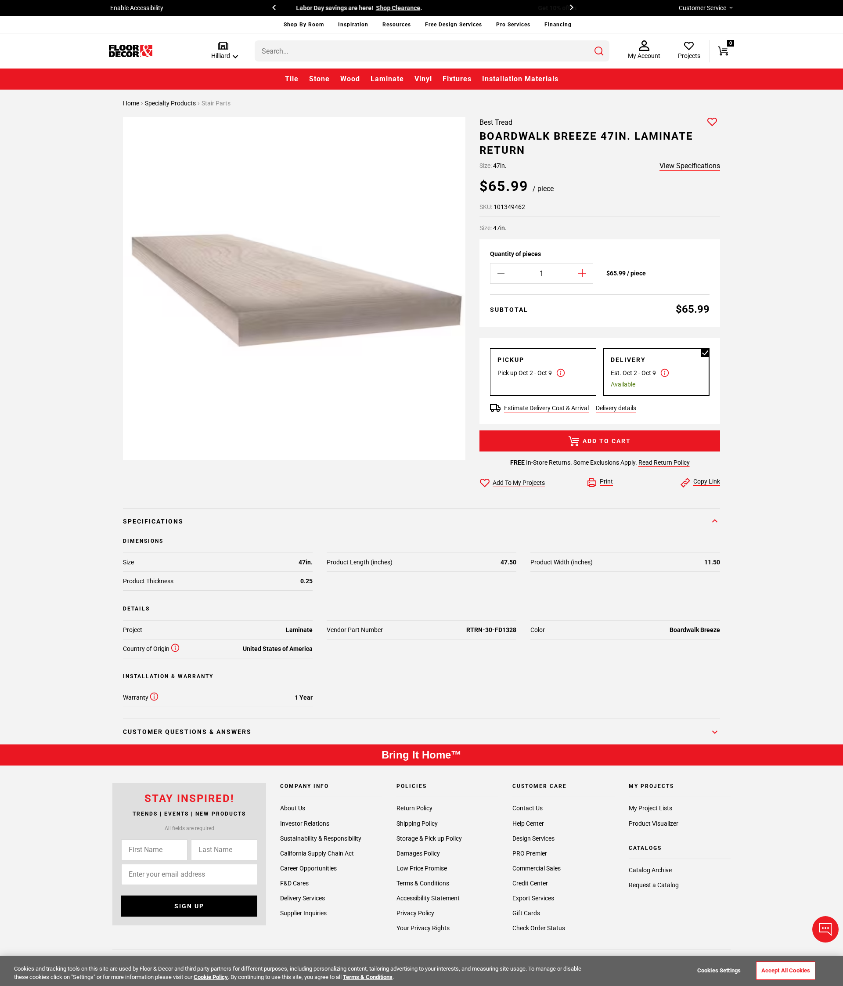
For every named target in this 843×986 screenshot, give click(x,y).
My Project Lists (650, 808)
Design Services (533, 838)
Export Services (533, 898)
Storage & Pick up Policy (429, 838)
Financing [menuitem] (558, 25)
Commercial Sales (536, 868)
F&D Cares (294, 883)
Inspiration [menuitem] (353, 25)
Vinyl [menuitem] (423, 79)
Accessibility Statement (428, 898)
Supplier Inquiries (303, 913)
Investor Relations (304, 823)
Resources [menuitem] (396, 25)
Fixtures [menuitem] (457, 79)
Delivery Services (302, 898)
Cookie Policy (211, 977)
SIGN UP (189, 906)
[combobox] (432, 50)
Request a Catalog (654, 884)
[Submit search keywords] (598, 50)
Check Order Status (538, 928)
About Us (292, 808)
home (131, 103)
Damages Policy (418, 853)
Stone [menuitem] (319, 79)
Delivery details (616, 408)
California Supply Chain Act (317, 853)
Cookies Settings (719, 970)
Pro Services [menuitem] (513, 25)
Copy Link (706, 481)
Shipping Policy (417, 823)
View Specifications (689, 166)
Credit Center (530, 883)
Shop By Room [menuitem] (304, 25)
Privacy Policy (415, 913)
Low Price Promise (421, 868)
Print (606, 481)
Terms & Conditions (422, 883)
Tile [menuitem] (292, 79)
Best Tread (495, 122)
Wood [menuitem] (350, 79)
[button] (223, 50)
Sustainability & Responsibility (320, 838)
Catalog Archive (650, 870)
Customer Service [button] (702, 7)
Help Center (528, 823)
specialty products (171, 103)
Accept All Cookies (785, 970)
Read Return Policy (664, 462)
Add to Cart (607, 440)
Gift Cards (526, 913)
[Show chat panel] (825, 929)
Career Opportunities (308, 868)
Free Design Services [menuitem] (453, 25)
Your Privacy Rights (423, 928)
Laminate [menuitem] (387, 79)
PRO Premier (529, 853)
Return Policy (414, 808)
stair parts (216, 103)
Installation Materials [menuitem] (520, 79)
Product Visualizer (653, 823)
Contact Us (527, 808)
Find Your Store (510, 7)
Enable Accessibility (136, 7)
